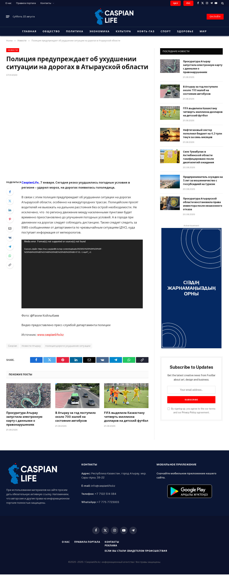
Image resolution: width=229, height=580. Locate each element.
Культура (123, 31)
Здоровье (185, 31)
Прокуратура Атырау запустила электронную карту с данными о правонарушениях (24, 418)
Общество (51, 31)
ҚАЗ (175, 3)
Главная (29, 31)
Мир (203, 31)
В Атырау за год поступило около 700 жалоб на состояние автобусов (75, 416)
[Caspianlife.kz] (114, 16)
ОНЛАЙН (215, 16)
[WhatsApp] (9, 255)
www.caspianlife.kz (50, 334)
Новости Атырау (31, 346)
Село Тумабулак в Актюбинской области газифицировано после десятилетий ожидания (198, 157)
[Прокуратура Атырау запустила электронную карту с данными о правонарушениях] (28, 395)
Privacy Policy (189, 412)
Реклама (111, 545)
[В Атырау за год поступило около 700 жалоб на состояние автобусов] (77, 395)
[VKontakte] (9, 237)
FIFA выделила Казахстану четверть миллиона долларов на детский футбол (126, 416)
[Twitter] (9, 200)
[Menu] (7, 17)
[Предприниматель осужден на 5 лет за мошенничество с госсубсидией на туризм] (170, 181)
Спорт (166, 31)
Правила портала (26, 3)
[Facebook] (9, 191)
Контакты (45, 3)
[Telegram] (9, 246)
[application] (82, 274)
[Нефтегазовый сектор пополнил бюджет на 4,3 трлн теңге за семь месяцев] (170, 134)
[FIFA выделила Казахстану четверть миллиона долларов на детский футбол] (126, 395)
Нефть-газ (146, 31)
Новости (13, 50)
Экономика (99, 31)
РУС (188, 3)
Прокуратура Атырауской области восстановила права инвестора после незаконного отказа (202, 204)
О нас (8, 3)
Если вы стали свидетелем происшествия (136, 551)
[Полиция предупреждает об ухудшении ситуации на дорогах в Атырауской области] (77, 127)
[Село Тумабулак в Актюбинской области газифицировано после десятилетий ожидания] (170, 156)
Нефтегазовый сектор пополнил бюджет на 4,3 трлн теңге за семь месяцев (202, 134)
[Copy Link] (9, 264)
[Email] (9, 228)
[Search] (222, 3)
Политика (75, 31)
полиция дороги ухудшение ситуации (67, 346)
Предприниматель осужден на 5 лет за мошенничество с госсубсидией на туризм (203, 180)
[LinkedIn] (9, 210)
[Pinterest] (9, 219)
